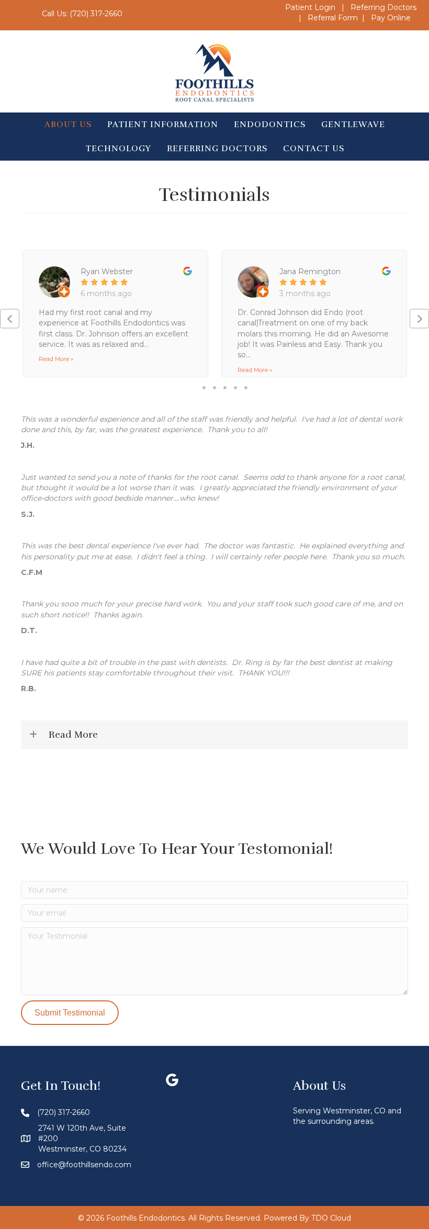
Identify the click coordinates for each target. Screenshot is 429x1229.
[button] (9, 319)
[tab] (214, 734)
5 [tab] (246, 387)
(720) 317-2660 (96, 13)
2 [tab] (214, 387)
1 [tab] (204, 387)
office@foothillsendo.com (84, 1164)
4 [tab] (235, 387)
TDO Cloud (331, 1218)
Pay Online (391, 17)
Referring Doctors (383, 7)
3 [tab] (225, 387)
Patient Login (310, 7)
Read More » (56, 359)
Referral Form (333, 17)
